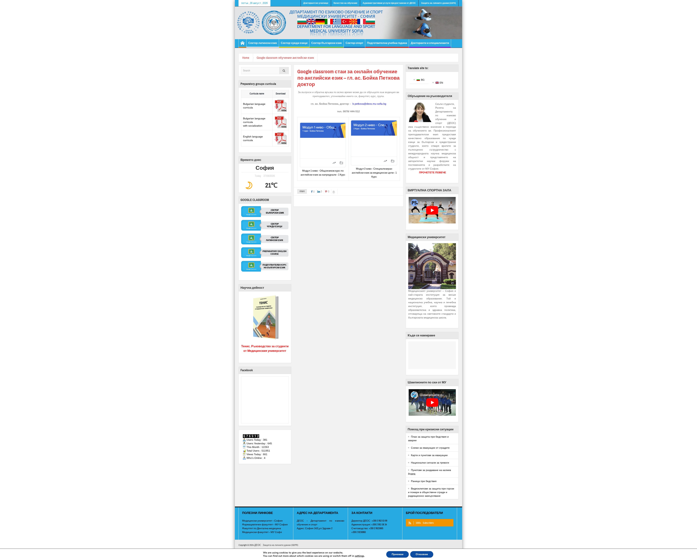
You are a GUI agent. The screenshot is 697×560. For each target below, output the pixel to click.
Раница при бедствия (424, 481)
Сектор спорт (354, 43)
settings (359, 556)
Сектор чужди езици (294, 43)
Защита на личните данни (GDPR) (438, 3)
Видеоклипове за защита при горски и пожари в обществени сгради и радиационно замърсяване (431, 492)
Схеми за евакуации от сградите (430, 447)
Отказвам (422, 554)
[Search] (284, 71)
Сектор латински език (262, 43)
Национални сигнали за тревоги (430, 462)
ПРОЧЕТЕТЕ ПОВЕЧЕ (432, 172)
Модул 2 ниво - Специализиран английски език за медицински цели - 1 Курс (374, 172)
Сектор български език (326, 43)
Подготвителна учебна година (387, 43)
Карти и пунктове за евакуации (429, 455)
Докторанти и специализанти (430, 43)
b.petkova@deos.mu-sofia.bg (369, 103)
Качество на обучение (345, 3)
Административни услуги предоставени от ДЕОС (389, 3)
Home (245, 58)
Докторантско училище (315, 3)
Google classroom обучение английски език (285, 58)
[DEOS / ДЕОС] (348, 22)
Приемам (397, 554)
